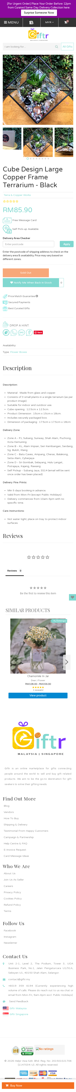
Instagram (10, 936)
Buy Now (16, 1085)
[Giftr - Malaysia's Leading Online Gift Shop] (38, 34)
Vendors (9, 812)
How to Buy (11, 818)
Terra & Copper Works (17, 195)
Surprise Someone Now (39, 12)
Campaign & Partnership (19, 837)
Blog (6, 805)
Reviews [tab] (12, 570)
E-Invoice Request (15, 849)
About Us (9, 873)
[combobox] (32, 46)
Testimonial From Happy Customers (26, 830)
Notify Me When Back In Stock (32, 282)
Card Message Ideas (16, 856)
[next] (66, 662)
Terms (7, 911)
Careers (8, 886)
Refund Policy (12, 904)
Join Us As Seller (14, 879)
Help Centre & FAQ (15, 843)
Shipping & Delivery (15, 824)
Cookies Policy (13, 898)
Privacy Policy (12, 892)
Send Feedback (18, 1001)
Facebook (10, 930)
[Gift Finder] (31, 22)
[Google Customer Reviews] (49, 1051)
